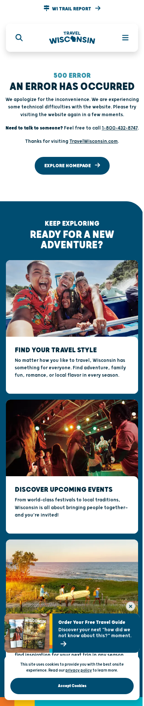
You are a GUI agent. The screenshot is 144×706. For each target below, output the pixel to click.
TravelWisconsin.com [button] (93, 141)
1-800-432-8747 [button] (120, 128)
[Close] (130, 606)
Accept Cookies (72, 685)
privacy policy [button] (78, 670)
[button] (72, 9)
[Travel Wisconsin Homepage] (72, 37)
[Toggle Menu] (121, 38)
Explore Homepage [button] (68, 166)
